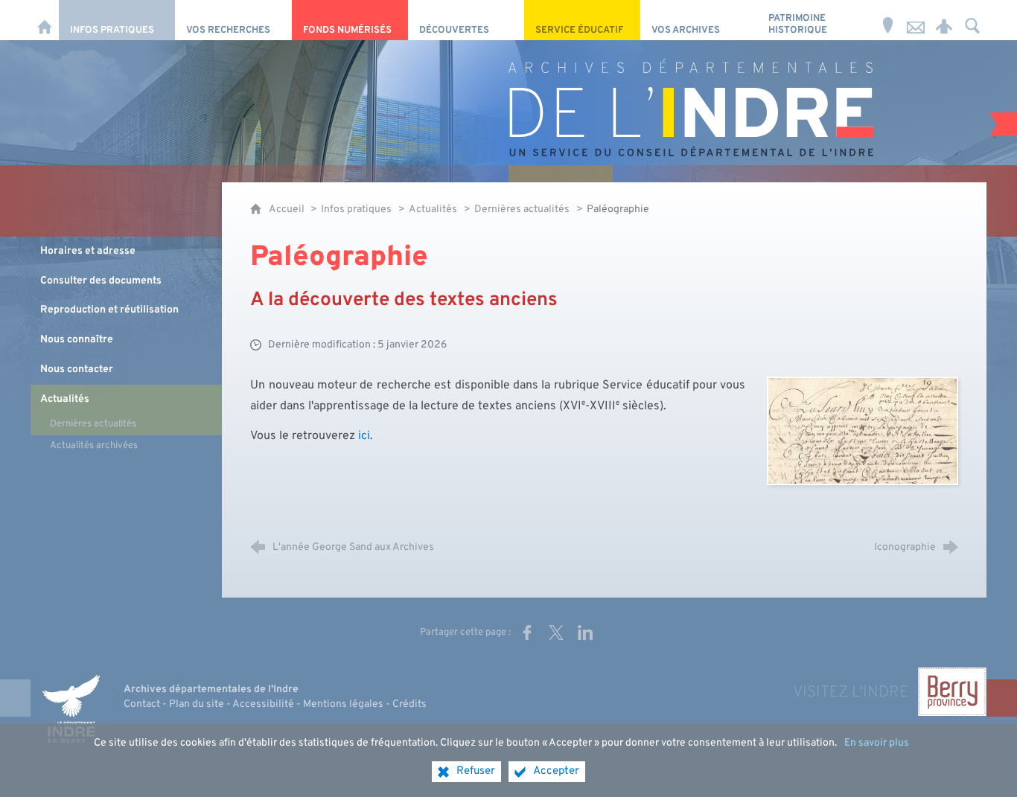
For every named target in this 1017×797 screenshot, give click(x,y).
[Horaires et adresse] (887, 20)
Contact (142, 704)
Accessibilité (263, 704)
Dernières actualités (522, 209)
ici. (365, 436)
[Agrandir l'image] (862, 431)
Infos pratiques (356, 209)
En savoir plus (876, 743)
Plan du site (196, 704)
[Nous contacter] (916, 20)
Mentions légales (343, 704)
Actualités (433, 209)
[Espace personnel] (944, 20)
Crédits (409, 704)
